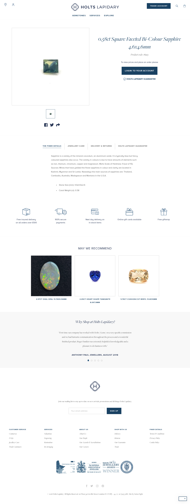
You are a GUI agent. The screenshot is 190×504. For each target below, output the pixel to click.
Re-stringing (48, 447)
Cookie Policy (154, 443)
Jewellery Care (76, 146)
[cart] (184, 6)
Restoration (48, 443)
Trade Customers (15, 447)
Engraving (48, 438)
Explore (109, 16)
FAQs (11, 438)
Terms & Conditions (157, 434)
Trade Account (158, 6)
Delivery (117, 434)
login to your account (139, 71)
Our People (83, 438)
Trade (117, 447)
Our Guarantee (120, 443)
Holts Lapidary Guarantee (141, 79)
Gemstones (79, 16)
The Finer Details (52, 146)
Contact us (13, 434)
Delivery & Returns (101, 146)
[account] (13, 4)
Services (95, 16)
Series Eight (138, 494)
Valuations (48, 434)
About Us (82, 434)
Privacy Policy (155, 438)
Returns (117, 438)
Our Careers (84, 447)
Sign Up (114, 411)
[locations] (5, 4)
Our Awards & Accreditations (90, 443)
